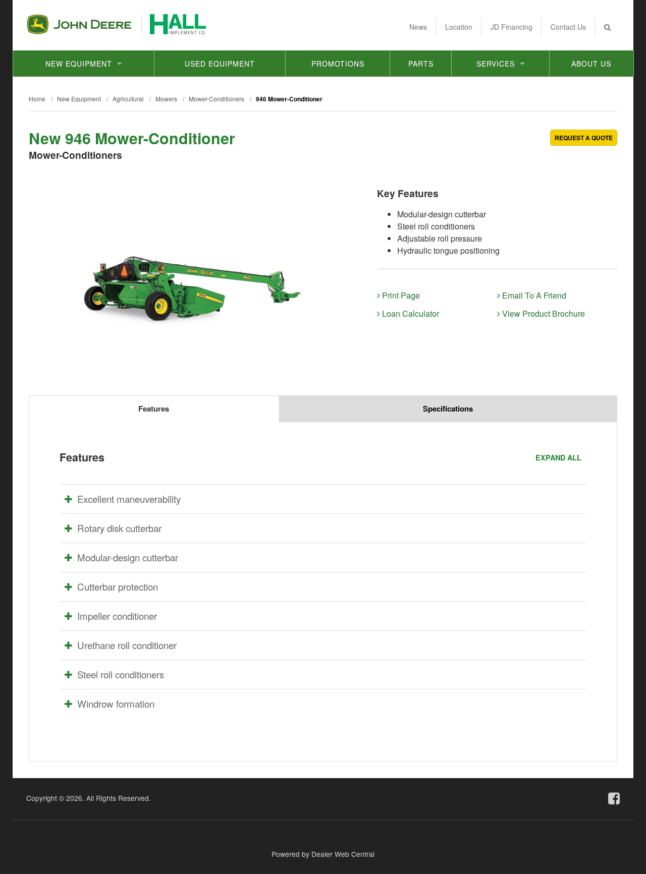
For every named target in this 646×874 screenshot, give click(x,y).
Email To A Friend (533, 295)
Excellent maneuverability (129, 498)
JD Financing (511, 27)
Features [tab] (153, 408)
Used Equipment (220, 64)
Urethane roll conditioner (127, 645)
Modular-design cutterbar (127, 557)
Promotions (337, 64)
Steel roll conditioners (120, 674)
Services (495, 64)
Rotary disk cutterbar (119, 528)
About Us (591, 64)
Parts (421, 64)
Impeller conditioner (117, 615)
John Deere (79, 24)
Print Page (400, 295)
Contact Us (568, 27)
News (418, 27)
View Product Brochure (542, 313)
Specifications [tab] (448, 408)
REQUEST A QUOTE (584, 137)
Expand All (558, 457)
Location (458, 27)
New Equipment (78, 64)
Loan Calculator (409, 313)
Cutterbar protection (117, 586)
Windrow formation (115, 703)
